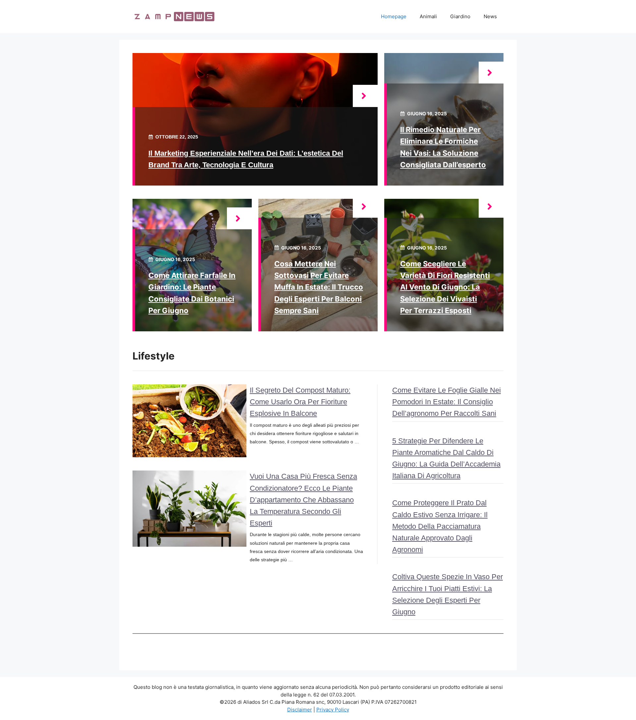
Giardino (460, 16)
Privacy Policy (332, 709)
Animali (428, 16)
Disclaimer (299, 709)
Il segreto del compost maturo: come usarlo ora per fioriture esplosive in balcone (300, 401)
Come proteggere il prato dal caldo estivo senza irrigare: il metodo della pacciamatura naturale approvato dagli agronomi (440, 526)
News (490, 16)
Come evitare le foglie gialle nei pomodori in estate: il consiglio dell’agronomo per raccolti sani (446, 401)
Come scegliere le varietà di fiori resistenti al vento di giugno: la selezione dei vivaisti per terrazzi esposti (445, 287)
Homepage (393, 16)
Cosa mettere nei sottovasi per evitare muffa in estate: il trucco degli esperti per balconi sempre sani (318, 287)
